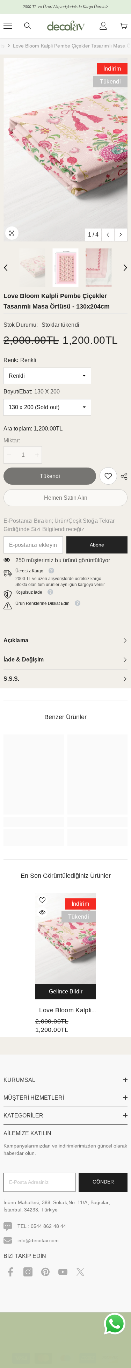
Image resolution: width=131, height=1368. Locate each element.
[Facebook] (10, 1272)
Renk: (19, 360)
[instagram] (28, 1272)
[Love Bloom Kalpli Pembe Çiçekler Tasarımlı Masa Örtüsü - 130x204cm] (65, 938)
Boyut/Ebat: (31, 392)
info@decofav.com (38, 1240)
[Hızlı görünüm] (42, 912)
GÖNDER (103, 1182)
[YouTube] (63, 1272)
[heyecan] (80, 1272)
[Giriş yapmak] (103, 26)
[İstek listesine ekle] (42, 900)
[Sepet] (124, 26)
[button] (108, 235)
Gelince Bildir (65, 991)
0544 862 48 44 (48, 1226)
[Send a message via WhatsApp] (115, 1324)
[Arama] (27, 26)
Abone (97, 545)
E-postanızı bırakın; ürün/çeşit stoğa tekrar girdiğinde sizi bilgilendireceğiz (59, 525)
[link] (108, 476)
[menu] (7, 26)
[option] (65, 149)
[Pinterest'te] (45, 1272)
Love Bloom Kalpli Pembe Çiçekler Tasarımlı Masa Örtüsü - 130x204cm (65, 1011)
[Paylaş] (122, 476)
